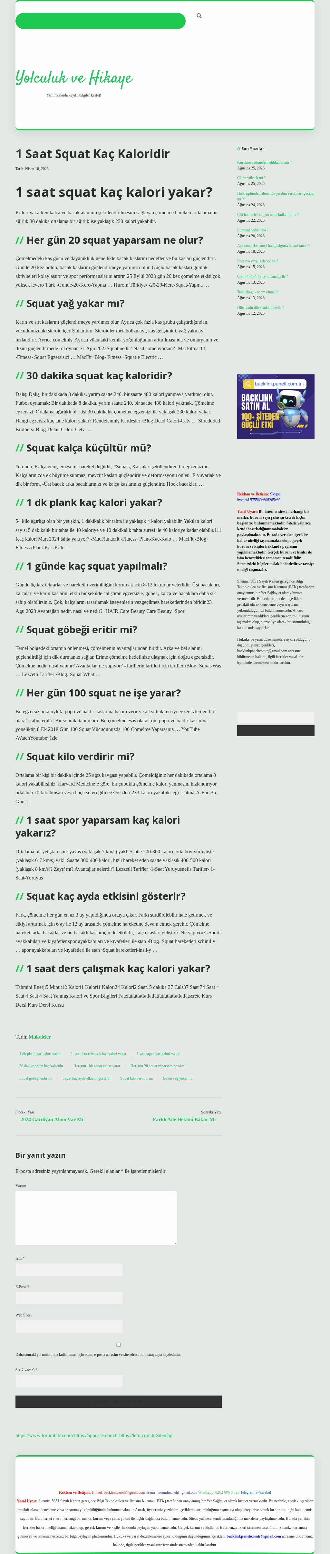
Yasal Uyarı (120, 21)
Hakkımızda (159, 21)
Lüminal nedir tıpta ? (252, 230)
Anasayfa (33, 21)
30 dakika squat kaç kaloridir (41, 1066)
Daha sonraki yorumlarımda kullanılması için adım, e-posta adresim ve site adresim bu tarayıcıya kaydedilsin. (98, 1354)
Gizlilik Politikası (75, 21)
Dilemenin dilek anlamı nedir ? (260, 307)
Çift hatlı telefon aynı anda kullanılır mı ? (268, 214)
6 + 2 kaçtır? (26, 1370)
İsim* (19, 1258)
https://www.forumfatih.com (44, 1435)
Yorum (20, 1186)
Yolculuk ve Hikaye (73, 78)
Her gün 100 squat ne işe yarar (96, 1066)
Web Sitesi (23, 1315)
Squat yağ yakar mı (177, 1078)
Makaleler (40, 1037)
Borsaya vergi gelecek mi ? (257, 261)
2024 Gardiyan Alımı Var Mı (52, 1119)
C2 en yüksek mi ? (251, 178)
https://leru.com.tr (137, 1435)
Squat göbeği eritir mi (35, 1078)
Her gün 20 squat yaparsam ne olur (157, 1066)
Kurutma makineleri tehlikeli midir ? (264, 162)
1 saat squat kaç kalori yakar (158, 1053)
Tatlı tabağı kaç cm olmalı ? (257, 292)
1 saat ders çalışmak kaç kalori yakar (98, 1053)
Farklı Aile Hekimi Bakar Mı (184, 1119)
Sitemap (164, 1435)
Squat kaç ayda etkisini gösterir (86, 1078)
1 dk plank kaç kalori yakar (40, 1053)
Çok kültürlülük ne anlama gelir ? (262, 276)
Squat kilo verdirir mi (136, 1078)
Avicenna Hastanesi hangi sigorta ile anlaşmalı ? (273, 245)
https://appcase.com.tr (96, 1435)
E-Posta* (22, 1287)
